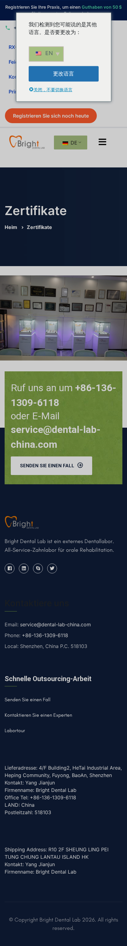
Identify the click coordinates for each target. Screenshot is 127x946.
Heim (11, 227)
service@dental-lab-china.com (55, 624)
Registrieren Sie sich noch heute (51, 116)
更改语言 (63, 73)
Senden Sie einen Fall (47, 466)
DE (73, 143)
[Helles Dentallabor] (26, 141)
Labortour (15, 730)
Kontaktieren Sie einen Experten (38, 715)
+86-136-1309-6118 (45, 635)
